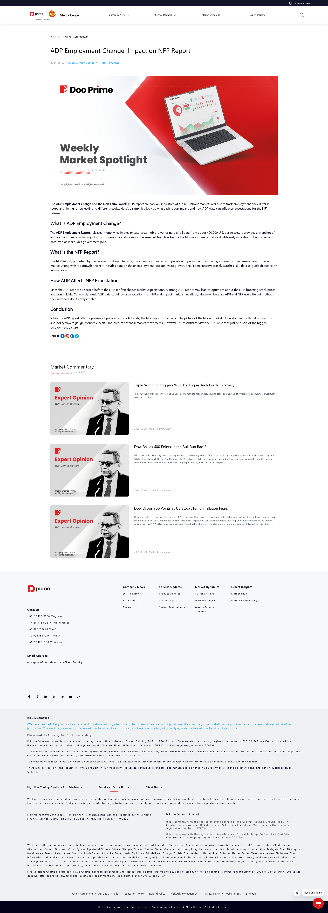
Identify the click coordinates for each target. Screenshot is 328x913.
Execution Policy (134, 893)
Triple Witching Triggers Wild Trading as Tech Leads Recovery (184, 384)
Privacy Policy (212, 893)
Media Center (70, 14)
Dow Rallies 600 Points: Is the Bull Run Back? (170, 446)
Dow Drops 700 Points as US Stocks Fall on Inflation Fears (181, 508)
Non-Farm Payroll (111, 62)
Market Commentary (76, 36)
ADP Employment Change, (81, 62)
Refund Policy (157, 893)
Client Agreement (82, 893)
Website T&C (233, 893)
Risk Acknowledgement (184, 893)
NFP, (99, 62)
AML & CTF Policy (108, 893)
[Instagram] (67, 336)
